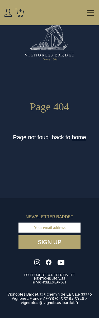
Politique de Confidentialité (49, 275)
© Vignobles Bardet (49, 282)
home (79, 137)
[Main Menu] (90, 13)
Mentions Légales (49, 279)
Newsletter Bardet (49, 216)
